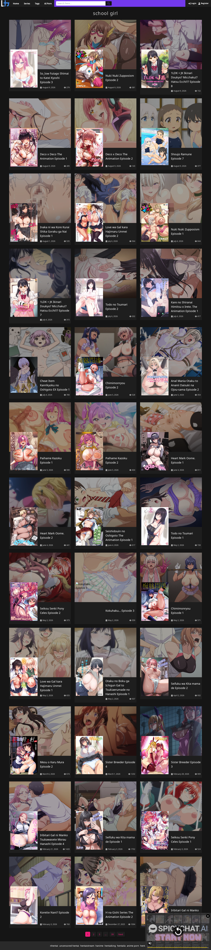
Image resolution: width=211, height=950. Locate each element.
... (106, 934)
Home (16, 3)
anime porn (133, 945)
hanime (99, 945)
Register (204, 3)
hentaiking (110, 945)
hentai (143, 945)
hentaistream (87, 945)
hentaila (121, 945)
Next (120, 934)
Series (27, 3)
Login (193, 3)
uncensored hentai (69, 945)
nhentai (54, 945)
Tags (37, 3)
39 (112, 934)
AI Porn (48, 3)
